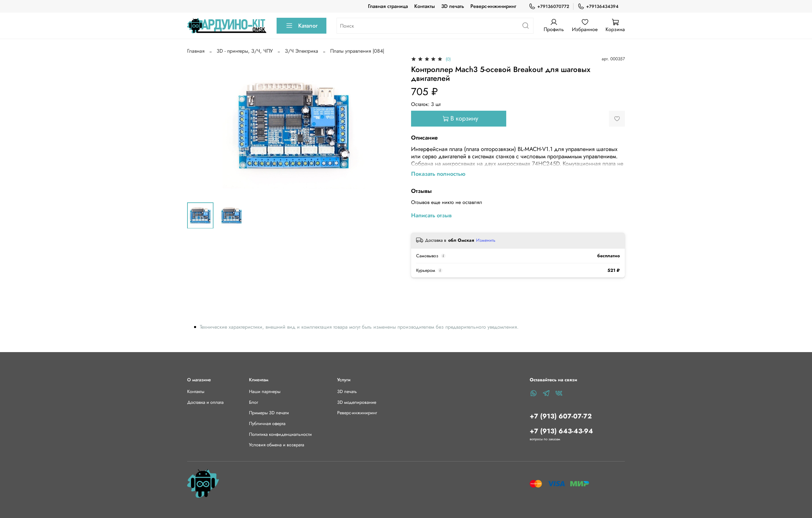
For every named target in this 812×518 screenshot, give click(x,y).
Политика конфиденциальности (280, 434)
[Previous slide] (197, 126)
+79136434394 (602, 6)
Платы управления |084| (357, 51)
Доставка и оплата (205, 402)
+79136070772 (553, 6)
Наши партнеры (264, 391)
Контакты (424, 6)
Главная (196, 51)
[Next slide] (390, 126)
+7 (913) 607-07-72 (561, 416)
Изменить (485, 240)
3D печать (452, 6)
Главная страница (388, 6)
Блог (253, 402)
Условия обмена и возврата (276, 445)
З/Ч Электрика (301, 51)
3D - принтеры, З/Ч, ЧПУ (245, 51)
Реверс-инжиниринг (493, 6)
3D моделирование (356, 402)
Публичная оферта (267, 423)
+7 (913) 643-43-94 (561, 431)
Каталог (308, 26)
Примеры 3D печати (269, 413)
